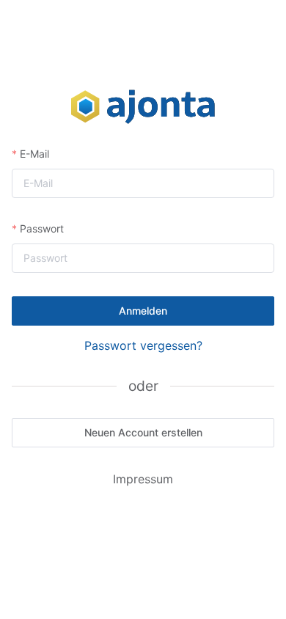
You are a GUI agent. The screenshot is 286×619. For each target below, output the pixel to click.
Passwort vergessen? (143, 345)
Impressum (143, 479)
